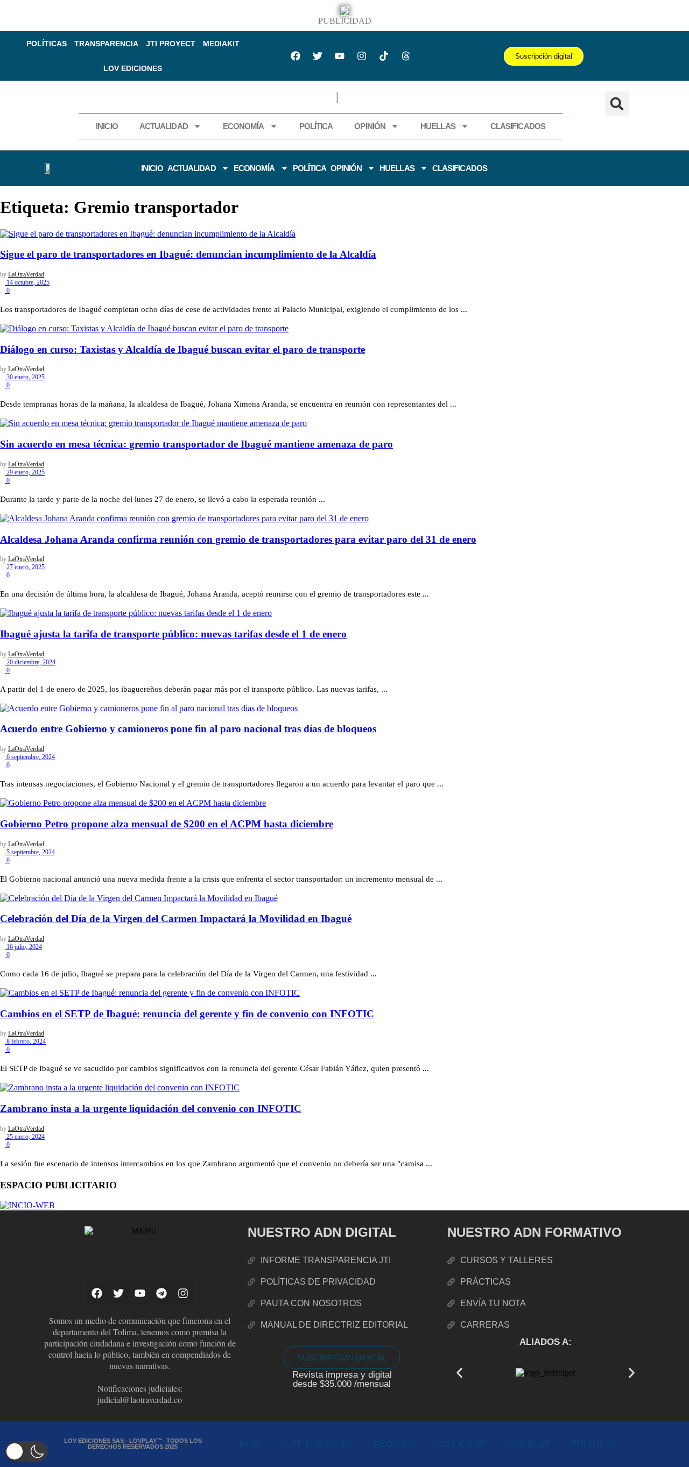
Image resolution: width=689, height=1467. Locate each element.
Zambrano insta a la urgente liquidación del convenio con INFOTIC (150, 1108)
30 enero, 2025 (25, 377)
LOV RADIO (462, 1443)
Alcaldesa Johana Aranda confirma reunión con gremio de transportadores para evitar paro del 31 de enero (238, 539)
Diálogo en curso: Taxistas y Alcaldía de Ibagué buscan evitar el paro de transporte (182, 349)
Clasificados (517, 126)
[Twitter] (317, 56)
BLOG (251, 1443)
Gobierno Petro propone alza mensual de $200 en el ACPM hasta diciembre (166, 824)
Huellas (437, 126)
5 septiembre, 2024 (30, 852)
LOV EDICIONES (132, 68)
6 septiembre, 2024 (30, 757)
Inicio (107, 126)
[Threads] (406, 56)
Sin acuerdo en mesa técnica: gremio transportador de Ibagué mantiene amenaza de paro (196, 444)
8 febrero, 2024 (25, 1041)
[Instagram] (361, 56)
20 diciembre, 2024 (30, 662)
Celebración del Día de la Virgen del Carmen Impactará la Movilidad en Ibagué (175, 918)
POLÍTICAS (46, 43)
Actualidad (163, 126)
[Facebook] (295, 56)
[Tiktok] (383, 56)
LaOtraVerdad (26, 274)
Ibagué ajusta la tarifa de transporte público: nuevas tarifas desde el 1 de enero (173, 634)
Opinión (369, 126)
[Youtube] (339, 56)
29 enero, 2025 (25, 472)
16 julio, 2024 (23, 947)
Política (316, 126)
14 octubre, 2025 (27, 282)
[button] (617, 103)
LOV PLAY (529, 1443)
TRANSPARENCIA (106, 43)
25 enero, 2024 (25, 1136)
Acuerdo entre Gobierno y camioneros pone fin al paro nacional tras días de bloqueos (188, 728)
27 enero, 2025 (25, 567)
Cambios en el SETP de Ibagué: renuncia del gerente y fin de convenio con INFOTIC (187, 1013)
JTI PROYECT (170, 43)
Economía (243, 126)
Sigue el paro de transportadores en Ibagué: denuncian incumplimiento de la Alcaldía (188, 254)
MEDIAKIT (221, 43)
